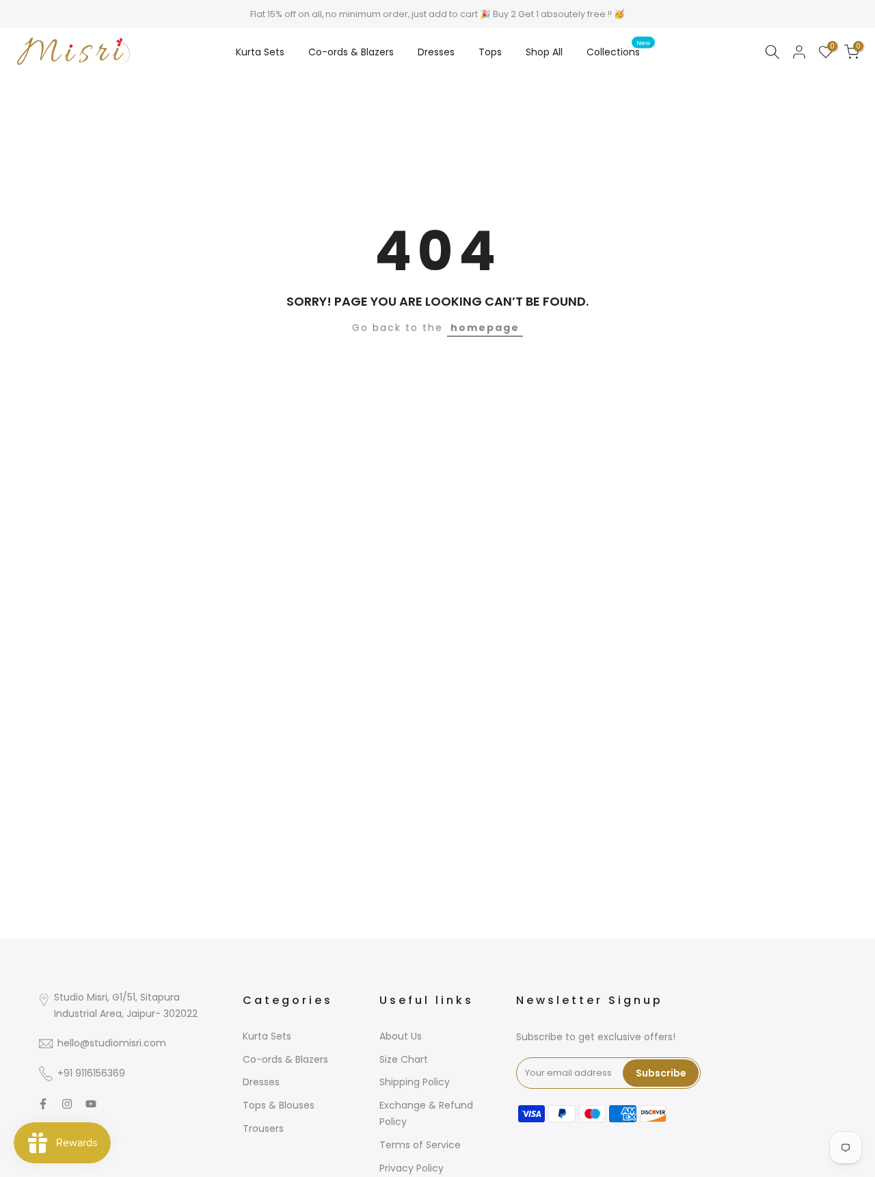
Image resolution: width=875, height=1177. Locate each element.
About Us (400, 1036)
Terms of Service (420, 1145)
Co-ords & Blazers (351, 52)
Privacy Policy (411, 1168)
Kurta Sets (260, 52)
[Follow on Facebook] (43, 1104)
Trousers (263, 1128)
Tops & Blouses (278, 1105)
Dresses (436, 52)
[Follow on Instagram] (67, 1104)
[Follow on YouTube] (90, 1104)
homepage (485, 327)
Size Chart (403, 1059)
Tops (490, 52)
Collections (619, 51)
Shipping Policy (414, 1082)
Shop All (544, 52)
